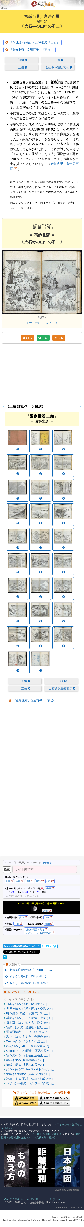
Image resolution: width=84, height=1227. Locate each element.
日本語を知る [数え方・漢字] (27, 1022)
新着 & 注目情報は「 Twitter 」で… (30, 969)
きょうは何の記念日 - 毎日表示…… (30, 983)
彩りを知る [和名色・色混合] (27, 1036)
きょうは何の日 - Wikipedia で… (28, 976)
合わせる (47, 862)
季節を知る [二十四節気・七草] (29, 1018)
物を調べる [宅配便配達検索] (27, 1055)
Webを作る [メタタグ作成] (26, 1041)
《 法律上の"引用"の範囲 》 (46, 1134)
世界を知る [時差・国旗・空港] (29, 1008)
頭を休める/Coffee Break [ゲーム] (30, 1069)
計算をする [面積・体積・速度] (29, 1078)
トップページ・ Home (23, 992)
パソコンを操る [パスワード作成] (30, 1083)
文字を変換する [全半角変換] (27, 1074)
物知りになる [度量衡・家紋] (27, 1027)
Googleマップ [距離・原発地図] (29, 1050)
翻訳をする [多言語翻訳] (24, 1060)
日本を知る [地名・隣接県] (26, 1004)
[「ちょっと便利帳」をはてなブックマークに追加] (5, 958)
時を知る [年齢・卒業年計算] (27, 1013)
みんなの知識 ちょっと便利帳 (19, 1199)
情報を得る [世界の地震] (24, 1064)
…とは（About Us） (55, 1199)
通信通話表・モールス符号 (26, 1032)
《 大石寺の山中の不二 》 (42, 322)
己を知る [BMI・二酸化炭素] (27, 1046)
